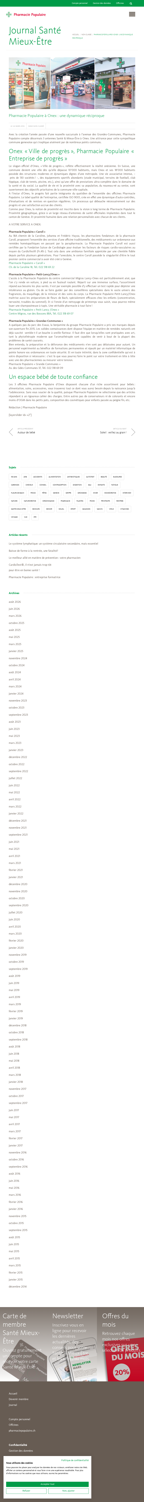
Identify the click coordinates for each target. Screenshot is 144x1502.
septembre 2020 (18, 905)
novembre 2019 (18, 955)
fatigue (114, 485)
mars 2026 (15, 616)
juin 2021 (14, 842)
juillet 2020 (15, 912)
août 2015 (14, 1237)
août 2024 (15, 672)
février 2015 (15, 1272)
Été (35, 517)
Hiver (95, 493)
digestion (77, 485)
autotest (90, 477)
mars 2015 (15, 1265)
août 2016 (14, 1173)
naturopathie (30, 501)
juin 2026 (14, 609)
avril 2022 (15, 799)
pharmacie (65, 501)
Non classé (86, 34)
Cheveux (29, 485)
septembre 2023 (18, 715)
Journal (13, 1405)
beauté (104, 477)
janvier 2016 (16, 1209)
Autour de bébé (26, 432)
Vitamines (124, 509)
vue (25, 517)
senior (49, 509)
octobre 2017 (16, 1096)
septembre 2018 (18, 1039)
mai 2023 (14, 736)
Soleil (61, 509)
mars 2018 (15, 1075)
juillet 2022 (15, 778)
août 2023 (15, 722)
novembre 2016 (18, 1152)
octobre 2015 (16, 1223)
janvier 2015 (16, 1279)
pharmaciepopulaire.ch (22, 1430)
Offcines (13, 1425)
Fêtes (44, 493)
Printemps (105, 501)
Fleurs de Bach (17, 493)
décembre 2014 (18, 1286)
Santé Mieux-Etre (18, 509)
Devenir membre (18, 1399)
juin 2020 (14, 919)
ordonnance (48, 501)
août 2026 (15, 602)
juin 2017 (14, 1110)
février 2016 (16, 1202)
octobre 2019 (16, 962)
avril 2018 (14, 1068)
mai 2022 (14, 792)
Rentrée (119, 501)
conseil (43, 485)
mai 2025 (14, 637)
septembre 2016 (18, 1166)
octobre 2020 (17, 898)
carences (15, 485)
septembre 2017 (18, 1103)
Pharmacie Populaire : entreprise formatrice (34, 577)
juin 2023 (14, 729)
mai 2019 (14, 990)
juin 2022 (14, 785)
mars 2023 (15, 743)
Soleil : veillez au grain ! (113, 432)
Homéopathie (110, 493)
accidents (37, 477)
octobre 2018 (16, 1032)
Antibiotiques (73, 477)
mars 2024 (15, 686)
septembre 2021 (18, 835)
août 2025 (15, 630)
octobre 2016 (16, 1159)
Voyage (14, 517)
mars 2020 (15, 933)
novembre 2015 (17, 1216)
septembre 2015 (18, 1230)
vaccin (100, 509)
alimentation (55, 477)
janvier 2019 (16, 1018)
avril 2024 (15, 679)
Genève (56, 493)
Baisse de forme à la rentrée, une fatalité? (33, 551)
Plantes (80, 501)
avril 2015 (14, 1258)
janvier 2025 (16, 651)
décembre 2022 (18, 757)
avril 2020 (15, 926)
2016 (25, 477)
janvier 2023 (16, 750)
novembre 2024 (18, 658)
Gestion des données (102, 3)
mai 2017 (14, 1117)
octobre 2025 (16, 623)
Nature (14, 501)
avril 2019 (14, 997)
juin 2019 (14, 983)
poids (92, 501)
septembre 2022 (18, 771)
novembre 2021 (18, 828)
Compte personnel (80, 3)
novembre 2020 (18, 891)
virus (111, 509)
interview (127, 493)
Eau (89, 485)
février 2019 (16, 1011)
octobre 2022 (16, 764)
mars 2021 (15, 863)
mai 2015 (14, 1251)
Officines (120, 3)
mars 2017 (15, 1131)
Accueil (75, 34)
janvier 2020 (16, 948)
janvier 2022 (16, 813)
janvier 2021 (16, 877)
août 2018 (14, 1046)
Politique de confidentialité (75, 1460)
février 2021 (16, 870)
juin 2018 (14, 1054)
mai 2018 (14, 1061)
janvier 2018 (16, 1082)
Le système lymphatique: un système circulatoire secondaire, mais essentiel (53, 543)
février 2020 (16, 940)
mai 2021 (14, 849)
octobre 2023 (16, 707)
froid (33, 493)
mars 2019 (15, 1004)
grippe (68, 493)
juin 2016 (14, 1181)
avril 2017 (14, 1124)
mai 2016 (14, 1188)
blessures (117, 477)
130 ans (14, 477)
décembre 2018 (18, 1025)
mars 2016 (15, 1195)
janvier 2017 (16, 1145)
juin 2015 (14, 1244)
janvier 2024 (16, 693)
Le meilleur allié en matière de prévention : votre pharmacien (44, 558)
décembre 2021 (18, 821)
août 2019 (14, 976)
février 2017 (15, 1138)
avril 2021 (14, 856)
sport (73, 509)
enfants (101, 485)
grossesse (82, 493)
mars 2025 (15, 644)
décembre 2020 (18, 884)
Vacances (86, 509)
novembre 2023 (18, 700)
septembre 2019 (18, 969)
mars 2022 (15, 806)
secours (36, 509)
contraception (59, 485)
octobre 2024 (16, 665)
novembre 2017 (17, 1089)
